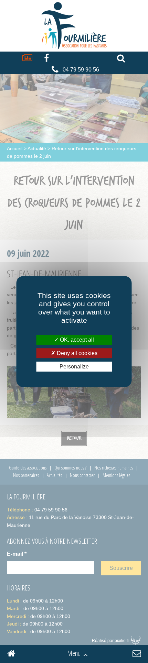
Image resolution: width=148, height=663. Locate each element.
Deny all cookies (76, 353)
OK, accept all (76, 340)
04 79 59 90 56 (81, 70)
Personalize (74, 366)
